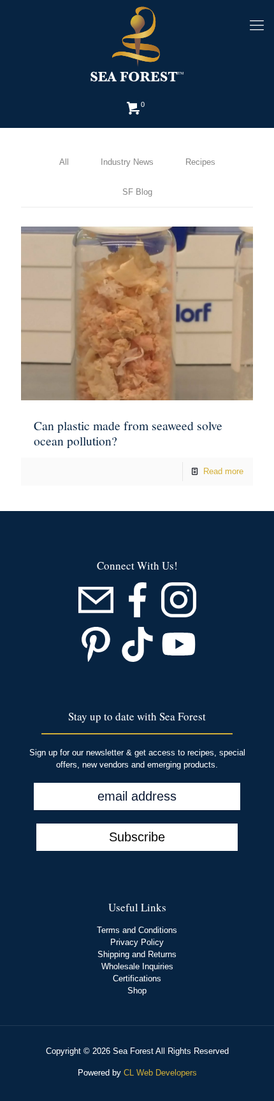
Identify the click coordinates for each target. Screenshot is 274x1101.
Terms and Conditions (137, 930)
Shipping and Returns (137, 954)
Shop (137, 990)
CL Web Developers (160, 1072)
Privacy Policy (137, 942)
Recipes (200, 162)
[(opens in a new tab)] (137, 313)
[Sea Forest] (137, 44)
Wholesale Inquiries (137, 966)
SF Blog (137, 192)
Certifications (137, 978)
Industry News (127, 162)
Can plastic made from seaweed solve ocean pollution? (128, 432)
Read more (223, 471)
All (64, 162)
